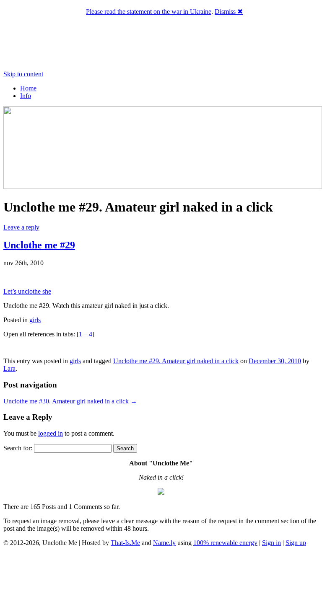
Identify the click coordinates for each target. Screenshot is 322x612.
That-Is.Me (125, 542)
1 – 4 (85, 334)
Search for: (17, 448)
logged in (50, 433)
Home (28, 88)
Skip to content (23, 73)
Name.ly (164, 542)
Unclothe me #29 (39, 245)
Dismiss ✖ (229, 11)
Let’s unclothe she (27, 291)
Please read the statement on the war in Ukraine (148, 11)
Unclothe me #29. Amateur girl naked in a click (176, 360)
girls (35, 319)
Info (25, 95)
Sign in (271, 542)
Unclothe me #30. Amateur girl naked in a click (70, 401)
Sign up (296, 542)
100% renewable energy (225, 542)
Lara (9, 368)
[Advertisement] (161, 580)
